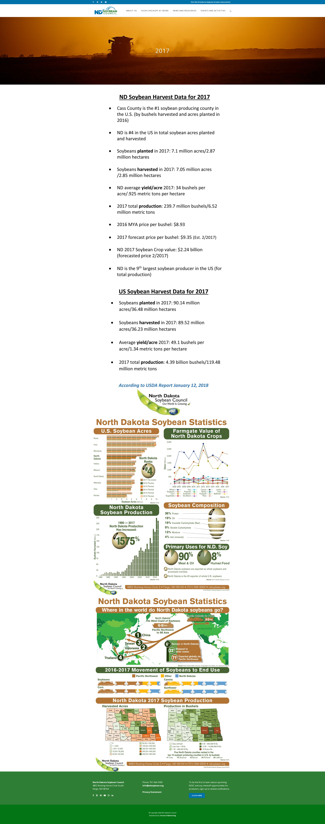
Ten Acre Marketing (168, 815)
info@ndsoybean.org (153, 785)
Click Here (197, 795)
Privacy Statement (152, 792)
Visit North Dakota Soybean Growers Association (210, 2)
